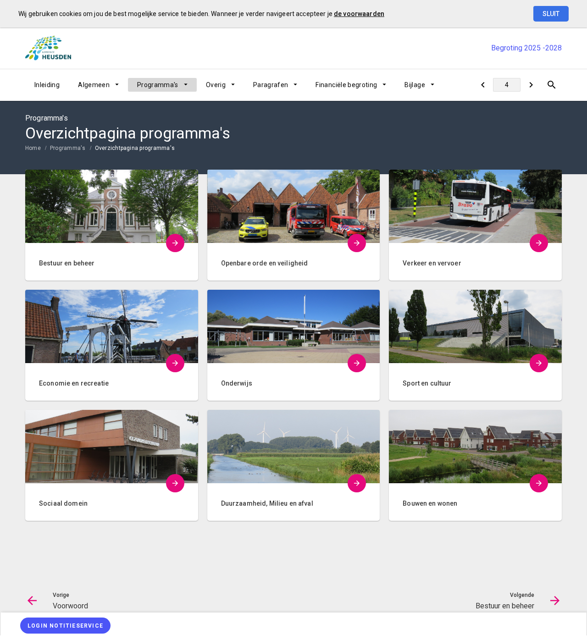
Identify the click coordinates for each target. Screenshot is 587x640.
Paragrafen (270, 84)
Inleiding (47, 84)
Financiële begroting (346, 84)
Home (33, 148)
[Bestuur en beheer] (531, 85)
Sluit (551, 13)
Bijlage (414, 84)
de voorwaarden (359, 13)
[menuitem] (47, 85)
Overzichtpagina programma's (135, 148)
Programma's (157, 84)
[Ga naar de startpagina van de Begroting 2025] (48, 48)
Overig (216, 84)
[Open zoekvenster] (551, 85)
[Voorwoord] (482, 85)
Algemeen (94, 84)
